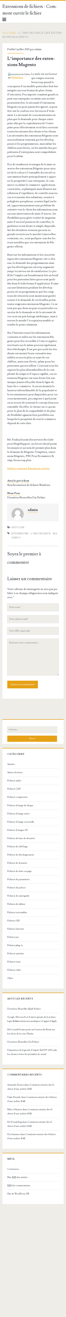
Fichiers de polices (16, 887)
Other (10, 978)
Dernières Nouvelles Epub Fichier (24, 1008)
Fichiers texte (14, 961)
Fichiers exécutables (17, 912)
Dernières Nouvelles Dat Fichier (26, 497)
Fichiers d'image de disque (20, 805)
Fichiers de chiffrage (17, 846)
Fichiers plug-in (15, 945)
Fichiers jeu (13, 937)
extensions (19, 533)
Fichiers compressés (17, 797)
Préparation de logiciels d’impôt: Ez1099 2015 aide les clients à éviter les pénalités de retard (32, 1052)
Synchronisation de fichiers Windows (28, 485)
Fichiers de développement (20, 854)
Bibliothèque (17, 77)
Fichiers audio (14, 780)
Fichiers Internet (15, 929)
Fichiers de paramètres (18, 879)
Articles (17, 527)
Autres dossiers (15, 772)
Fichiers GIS (13, 920)
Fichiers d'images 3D (17, 830)
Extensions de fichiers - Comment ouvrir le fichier (29, 10)
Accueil (9, 33)
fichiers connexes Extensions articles (28, 468)
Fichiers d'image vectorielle (20, 822)
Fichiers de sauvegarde (18, 895)
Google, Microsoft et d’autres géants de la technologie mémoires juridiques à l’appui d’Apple (32, 1019)
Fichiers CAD (14, 788)
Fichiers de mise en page (19, 871)
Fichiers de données (17, 863)
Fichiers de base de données (21, 838)
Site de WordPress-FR (18, 1193)
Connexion (13, 1169)
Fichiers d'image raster (18, 813)
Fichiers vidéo (14, 970)
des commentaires (18, 1185)
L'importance (41, 533)
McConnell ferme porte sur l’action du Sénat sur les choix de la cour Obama (31, 1031)
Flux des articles (17, 1177)
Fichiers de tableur (16, 904)
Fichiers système (15, 953)
